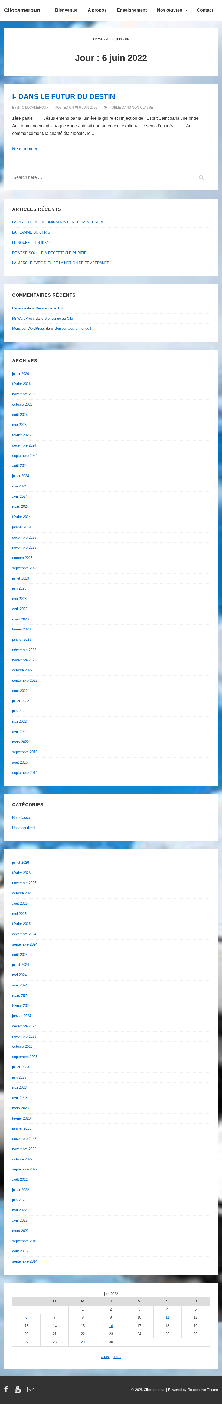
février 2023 (21, 629)
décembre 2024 (24, 445)
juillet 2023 (20, 578)
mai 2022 (19, 721)
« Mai (105, 1357)
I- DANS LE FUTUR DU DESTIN (63, 96)
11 (167, 1317)
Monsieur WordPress (28, 328)
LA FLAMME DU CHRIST (32, 232)
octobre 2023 (22, 558)
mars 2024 (20, 506)
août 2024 (20, 466)
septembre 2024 (24, 456)
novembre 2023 (24, 547)
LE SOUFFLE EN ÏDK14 (31, 243)
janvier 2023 (21, 640)
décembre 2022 (24, 650)
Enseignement (132, 10)
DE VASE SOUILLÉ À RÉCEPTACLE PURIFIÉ (49, 253)
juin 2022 (19, 711)
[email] (31, 1391)
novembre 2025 (24, 394)
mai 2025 (19, 425)
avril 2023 (19, 609)
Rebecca (19, 308)
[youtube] (19, 1391)
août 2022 (20, 691)
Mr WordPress (23, 318)
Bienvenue (66, 10)
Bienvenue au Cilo (50, 308)
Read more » (24, 148)
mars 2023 (20, 619)
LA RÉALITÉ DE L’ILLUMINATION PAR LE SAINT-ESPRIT (58, 222)
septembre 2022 (24, 680)
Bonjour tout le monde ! (73, 328)
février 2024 (21, 517)
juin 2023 (19, 588)
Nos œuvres (169, 10)
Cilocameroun (22, 10)
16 (111, 1326)
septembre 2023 (24, 568)
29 (83, 1342)
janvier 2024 (21, 527)
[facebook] (7, 1391)
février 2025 (21, 435)
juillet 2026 (20, 374)
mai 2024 (19, 486)
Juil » (117, 1357)
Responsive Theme (203, 1390)
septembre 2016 (24, 752)
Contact (205, 10)
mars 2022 (20, 742)
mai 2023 (19, 599)
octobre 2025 (22, 404)
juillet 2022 (20, 701)
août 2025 (20, 415)
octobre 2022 (22, 670)
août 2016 (20, 762)
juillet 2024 (20, 476)
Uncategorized (23, 828)
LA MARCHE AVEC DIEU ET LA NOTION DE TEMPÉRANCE (60, 263)
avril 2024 (19, 496)
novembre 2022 (24, 660)
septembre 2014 (24, 773)
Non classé (142, 107)
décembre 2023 (24, 537)
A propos (97, 10)
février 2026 (21, 384)
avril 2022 (19, 732)
